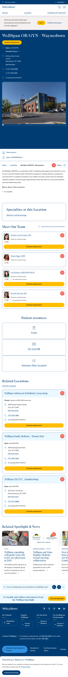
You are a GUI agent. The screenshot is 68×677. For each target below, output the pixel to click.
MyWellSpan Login (10, 622)
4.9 (7, 242)
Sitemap (63, 649)
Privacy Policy (25, 667)
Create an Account (54, 23)
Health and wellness (39, 548)
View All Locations (9, 386)
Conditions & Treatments (57, 13)
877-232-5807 (44, 639)
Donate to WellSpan (43, 622)
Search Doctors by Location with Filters (52, 226)
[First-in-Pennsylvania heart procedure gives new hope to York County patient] (63, 573)
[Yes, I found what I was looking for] (54, 587)
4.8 (7, 300)
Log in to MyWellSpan (14, 157)
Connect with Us (27, 624)
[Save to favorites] (54, 165)
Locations (27, 13)
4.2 (7, 262)
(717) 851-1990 (13, 415)
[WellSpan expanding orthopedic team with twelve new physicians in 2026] (18, 573)
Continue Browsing (11, 673)
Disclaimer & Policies (34, 649)
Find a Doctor (11, 152)
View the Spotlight (57, 598)
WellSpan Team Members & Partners (15, 649)
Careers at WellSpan (60, 624)
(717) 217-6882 (13, 501)
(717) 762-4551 (12, 73)
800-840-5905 (47, 636)
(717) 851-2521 (13, 458)
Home (4, 165)
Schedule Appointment (11, 42)
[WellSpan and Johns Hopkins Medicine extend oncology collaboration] (46, 570)
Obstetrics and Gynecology (16, 215)
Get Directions (10, 64)
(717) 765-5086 (12, 69)
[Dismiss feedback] (63, 587)
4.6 (7, 279)
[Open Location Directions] (34, 134)
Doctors (5, 13)
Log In (41, 23)
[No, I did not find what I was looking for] (59, 587)
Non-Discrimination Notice (50, 649)
